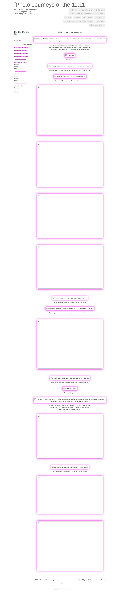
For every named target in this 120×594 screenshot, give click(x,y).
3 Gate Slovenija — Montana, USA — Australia (86, 14)
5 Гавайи (77, 17)
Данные (16, 66)
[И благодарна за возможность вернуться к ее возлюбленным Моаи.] (70, 308)
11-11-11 (93, 25)
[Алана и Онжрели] (70, 388)
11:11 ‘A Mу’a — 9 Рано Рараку (44, 580)
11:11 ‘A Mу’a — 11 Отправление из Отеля (91, 580)
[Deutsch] (28, 32)
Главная (16, 64)
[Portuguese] (24, 32)
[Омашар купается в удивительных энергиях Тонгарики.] (70, 378)
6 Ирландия (87, 17)
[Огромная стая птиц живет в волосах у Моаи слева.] (70, 467)
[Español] (20, 32)
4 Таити (68, 17)
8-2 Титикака (81, 21)
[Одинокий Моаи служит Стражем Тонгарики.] (70, 76)
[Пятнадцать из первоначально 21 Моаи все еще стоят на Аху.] (70, 66)
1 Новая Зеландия (86, 10)
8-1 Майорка (69, 21)
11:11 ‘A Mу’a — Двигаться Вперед (23, 44)
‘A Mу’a (101, 25)
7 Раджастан (99, 17)
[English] (16, 32)
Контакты (16, 68)
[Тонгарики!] (70, 55)
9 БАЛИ (91, 21)
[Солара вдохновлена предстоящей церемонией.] (70, 298)
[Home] (50, 5)
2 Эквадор (100, 10)
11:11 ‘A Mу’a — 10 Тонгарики (70, 32)
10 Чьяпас (100, 21)
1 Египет (73, 10)
